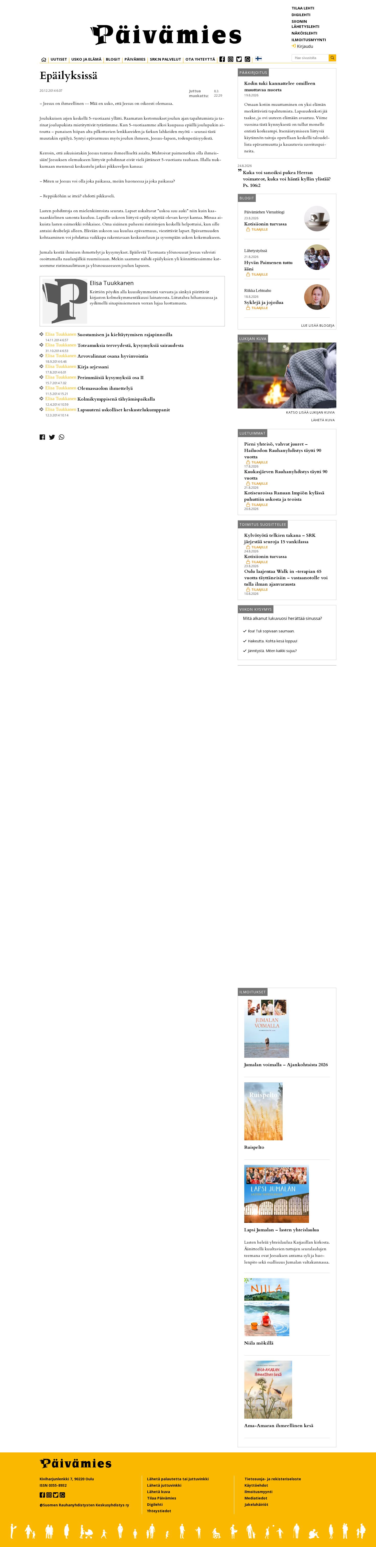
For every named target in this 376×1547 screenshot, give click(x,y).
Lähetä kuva (323, 420)
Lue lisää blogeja (318, 325)
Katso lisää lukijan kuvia (310, 412)
